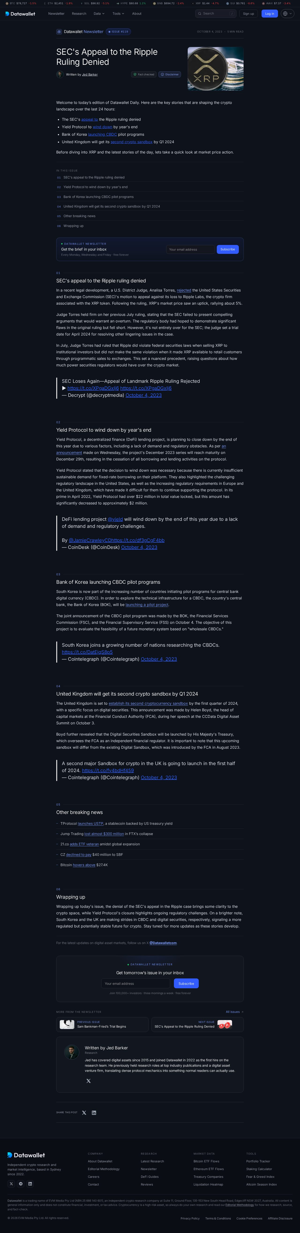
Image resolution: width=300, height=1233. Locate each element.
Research (79, 13)
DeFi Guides (150, 1176)
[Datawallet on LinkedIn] (30, 1184)
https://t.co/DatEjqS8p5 (87, 652)
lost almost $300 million (104, 834)
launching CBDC (102, 134)
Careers (93, 1176)
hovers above (84, 865)
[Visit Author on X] (88, 1081)
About (136, 13)
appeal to (89, 119)
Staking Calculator (259, 1169)
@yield (115, 519)
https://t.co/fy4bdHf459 (108, 770)
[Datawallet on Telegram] (20, 1184)
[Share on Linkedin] (94, 1112)
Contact (93, 1184)
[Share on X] (84, 1112)
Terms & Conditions (218, 1218)
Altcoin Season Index (261, 1184)
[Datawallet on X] (11, 1184)
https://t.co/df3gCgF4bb (138, 540)
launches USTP (90, 823)
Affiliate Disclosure (280, 1218)
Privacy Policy (190, 1218)
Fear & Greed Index (260, 1176)
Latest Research (152, 1161)
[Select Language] (287, 13)
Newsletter (56, 13)
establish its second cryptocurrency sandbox (148, 703)
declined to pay (78, 854)
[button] (287, 13)
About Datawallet (100, 1161)
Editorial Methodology (104, 1169)
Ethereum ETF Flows (209, 1169)
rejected (184, 290)
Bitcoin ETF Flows (206, 1161)
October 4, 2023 (144, 395)
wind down (102, 126)
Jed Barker (90, 74)
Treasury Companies (208, 1176)
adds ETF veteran (84, 844)
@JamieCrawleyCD (90, 540)
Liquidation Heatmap (208, 1184)
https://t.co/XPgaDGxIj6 (93, 388)
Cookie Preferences (249, 1218)
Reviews (147, 1184)
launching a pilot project (147, 604)
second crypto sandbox (132, 141)
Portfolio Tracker (258, 1161)
